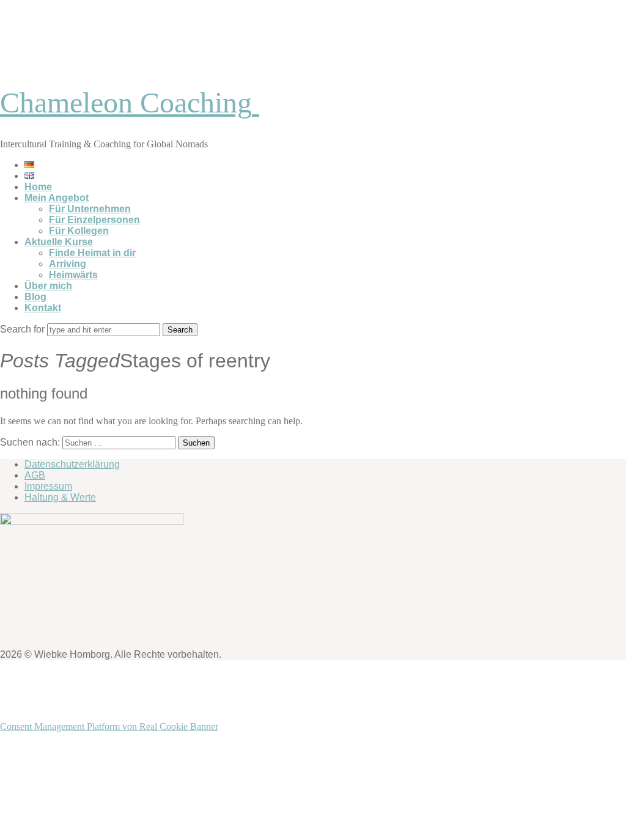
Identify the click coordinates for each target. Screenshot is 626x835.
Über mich (48, 286)
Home (38, 187)
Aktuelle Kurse (58, 242)
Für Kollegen (79, 231)
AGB (34, 475)
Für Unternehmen (90, 209)
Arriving (67, 264)
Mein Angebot (56, 198)
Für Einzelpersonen (94, 220)
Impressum (48, 486)
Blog (35, 297)
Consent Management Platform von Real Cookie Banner (109, 726)
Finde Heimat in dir (92, 253)
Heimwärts (73, 275)
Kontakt (42, 308)
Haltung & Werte (60, 497)
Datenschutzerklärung (72, 464)
